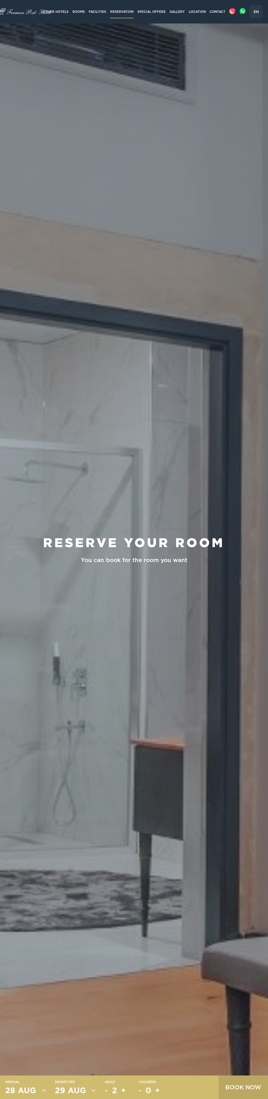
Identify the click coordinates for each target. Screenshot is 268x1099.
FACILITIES (97, 12)
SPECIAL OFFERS (151, 12)
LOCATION (197, 12)
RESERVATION (121, 12)
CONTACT (217, 12)
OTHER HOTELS (56, 12)
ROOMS (78, 12)
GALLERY (177, 12)
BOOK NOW (243, 1087)
